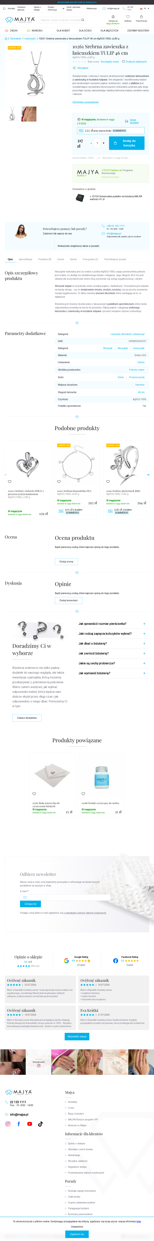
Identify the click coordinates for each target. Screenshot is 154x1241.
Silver (121, 377)
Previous (6, 475)
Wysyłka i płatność (78, 1161)
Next (148, 475)
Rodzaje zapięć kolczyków (82, 1190)
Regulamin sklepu (77, 1166)
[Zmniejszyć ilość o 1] (91, 143)
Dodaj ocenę (66, 561)
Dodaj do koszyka (129, 143)
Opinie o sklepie (37, 8)
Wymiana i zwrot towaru (80, 1149)
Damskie (140, 384)
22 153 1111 (18, 1102)
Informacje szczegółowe (85, 102)
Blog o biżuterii (76, 1113)
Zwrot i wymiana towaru (73, 8)
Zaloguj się (30, 904)
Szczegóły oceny (110, 61)
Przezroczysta (137, 377)
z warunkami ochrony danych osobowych (84, 912)
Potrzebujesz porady (115, 259)
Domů (4, 8)
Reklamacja (92, 8)
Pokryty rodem (137, 369)
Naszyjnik (123, 348)
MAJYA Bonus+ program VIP (83, 1119)
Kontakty (11, 8)
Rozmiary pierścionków (80, 1214)
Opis (10, 259)
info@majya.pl (114, 233)
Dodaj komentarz (69, 600)
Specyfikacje (25, 259)
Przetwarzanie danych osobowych (86, 1172)
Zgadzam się (77, 1234)
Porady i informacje (52, 8)
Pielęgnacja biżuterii (78, 1208)
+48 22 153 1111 (116, 225)
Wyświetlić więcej (77, 1036)
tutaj (138, 1221)
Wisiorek (107, 348)
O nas (71, 1107)
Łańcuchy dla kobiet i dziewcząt (128, 334)
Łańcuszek (139, 348)
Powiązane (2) (90, 259)
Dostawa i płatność (21, 8)
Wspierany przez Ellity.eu (110, 177)
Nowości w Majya (77, 1125)
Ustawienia (77, 1226)
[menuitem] (11, 30)
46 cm (141, 392)
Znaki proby (74, 1196)
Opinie (73, 259)
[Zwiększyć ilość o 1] (103, 143)
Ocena (60, 259)
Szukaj (83, 20)
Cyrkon (141, 362)
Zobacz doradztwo (27, 717)
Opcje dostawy (134, 121)
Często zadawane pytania (81, 1202)
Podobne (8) (44, 259)
